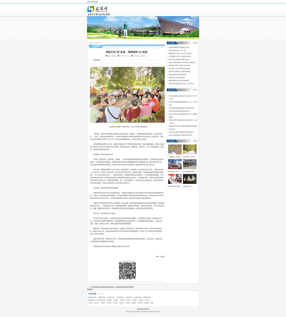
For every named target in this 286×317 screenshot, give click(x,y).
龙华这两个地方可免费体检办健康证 (179, 68)
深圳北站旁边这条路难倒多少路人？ (179, 111)
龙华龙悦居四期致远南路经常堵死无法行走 (182, 108)
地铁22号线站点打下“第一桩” (177, 50)
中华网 (109, 303)
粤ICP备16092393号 (143, 309)
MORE (195, 43)
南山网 (116, 300)
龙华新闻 (97, 43)
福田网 (109, 300)
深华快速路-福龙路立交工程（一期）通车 (181, 83)
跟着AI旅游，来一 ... (174, 171)
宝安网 (128, 300)
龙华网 (91, 43)
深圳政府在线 (101, 300)
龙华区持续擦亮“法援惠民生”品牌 (179, 47)
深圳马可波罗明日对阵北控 (126, 287)
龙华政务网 (120, 297)
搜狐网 (146, 303)
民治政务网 (111, 297)
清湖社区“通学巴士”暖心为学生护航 (179, 65)
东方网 (115, 303)
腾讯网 (140, 303)
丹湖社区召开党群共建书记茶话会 (103, 287)
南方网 (121, 303)
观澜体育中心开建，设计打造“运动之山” (181, 53)
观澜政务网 (146, 297)
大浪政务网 (129, 297)
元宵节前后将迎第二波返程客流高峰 (179, 71)
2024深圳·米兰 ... (188, 186)
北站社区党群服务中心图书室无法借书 (180, 135)
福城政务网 (138, 297)
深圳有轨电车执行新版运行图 (177, 74)
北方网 (128, 303)
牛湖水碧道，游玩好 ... (189, 157)
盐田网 (122, 300)
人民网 (90, 303)
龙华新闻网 (98, 11)
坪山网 (147, 300)
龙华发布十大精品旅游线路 (177, 77)
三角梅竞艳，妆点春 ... (175, 157)
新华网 (96, 303)
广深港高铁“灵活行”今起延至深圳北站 (180, 56)
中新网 (103, 303)
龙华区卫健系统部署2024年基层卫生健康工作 (182, 62)
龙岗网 (134, 300)
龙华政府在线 (92, 297)
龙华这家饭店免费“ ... (189, 171)
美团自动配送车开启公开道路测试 (179, 80)
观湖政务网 (101, 297)
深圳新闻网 (91, 300)
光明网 (141, 300)
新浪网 (134, 303)
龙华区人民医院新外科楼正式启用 (179, 59)
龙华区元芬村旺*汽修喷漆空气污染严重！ (181, 132)
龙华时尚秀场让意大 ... (175, 186)
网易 (152, 303)
